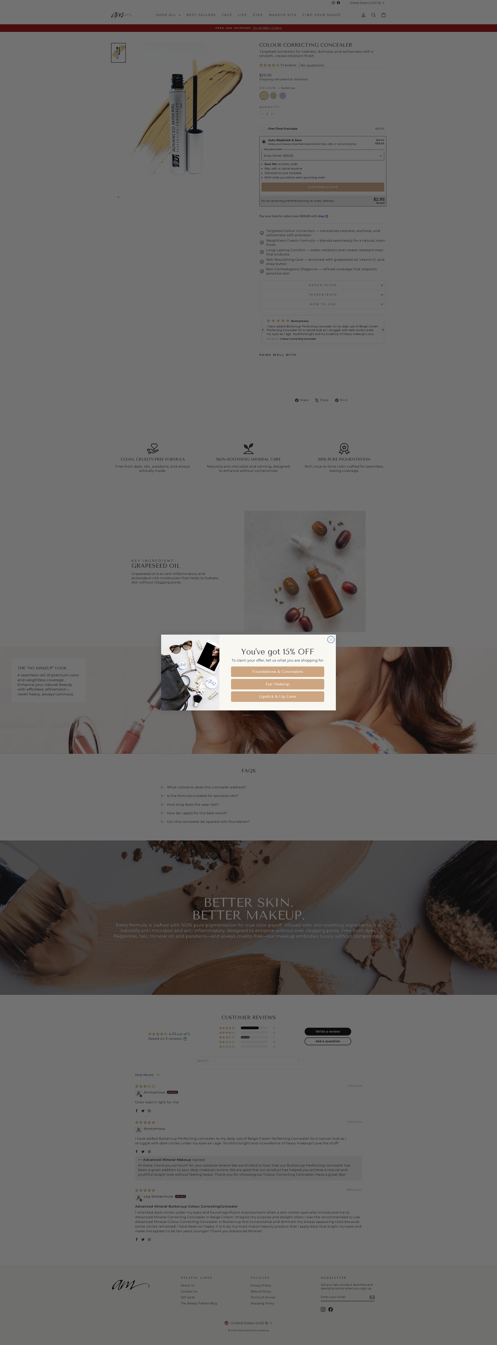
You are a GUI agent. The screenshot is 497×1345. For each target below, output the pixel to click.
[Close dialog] (331, 639)
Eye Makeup (277, 684)
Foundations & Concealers (277, 671)
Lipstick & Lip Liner (277, 696)
